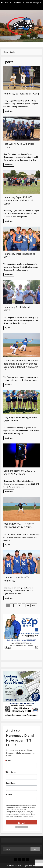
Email (8, 761)
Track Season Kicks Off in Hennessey (21, 562)
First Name (11, 772)
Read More (9, 111)
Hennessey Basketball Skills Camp (21, 78)
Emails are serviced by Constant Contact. (21, 816)
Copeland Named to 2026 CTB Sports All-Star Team (21, 455)
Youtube (28, 2)
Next (34, 605)
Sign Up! (21, 823)
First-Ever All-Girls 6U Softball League (21, 129)
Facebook (17, 2)
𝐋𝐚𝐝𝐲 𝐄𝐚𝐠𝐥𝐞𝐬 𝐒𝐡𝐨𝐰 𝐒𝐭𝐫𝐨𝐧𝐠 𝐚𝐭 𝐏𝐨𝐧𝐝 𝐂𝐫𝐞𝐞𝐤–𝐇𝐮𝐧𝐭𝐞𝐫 (21, 402)
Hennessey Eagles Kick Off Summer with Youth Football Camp (21, 182)
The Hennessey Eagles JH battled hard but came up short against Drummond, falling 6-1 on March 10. (21, 345)
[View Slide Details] (21, 632)
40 (28, 605)
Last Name (10, 783)
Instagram (37, 2)
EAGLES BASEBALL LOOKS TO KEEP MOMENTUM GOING (21, 509)
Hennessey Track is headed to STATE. (21, 239)
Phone (9, 794)
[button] (2, 44)
